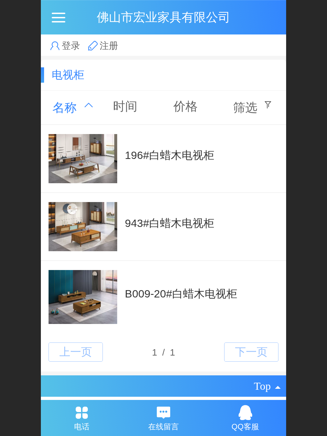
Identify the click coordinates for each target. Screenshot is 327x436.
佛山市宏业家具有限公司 (163, 17)
